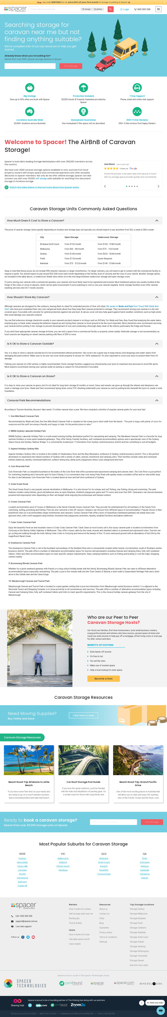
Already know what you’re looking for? (28, 55)
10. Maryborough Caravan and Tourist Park (29, 581)
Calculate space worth (79, 939)
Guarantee (104, 927)
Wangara (145, 862)
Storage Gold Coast (139, 937)
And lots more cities (139, 965)
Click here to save (83, 715)
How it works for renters (80, 909)
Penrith (22, 874)
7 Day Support (137, 96)
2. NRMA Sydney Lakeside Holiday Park (27, 431)
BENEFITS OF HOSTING (100, 645)
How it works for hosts (79, 934)
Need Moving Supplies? (32, 713)
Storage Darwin (137, 960)
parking (99, 9)
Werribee (63, 870)
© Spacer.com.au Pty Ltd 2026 (23, 1014)
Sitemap (103, 942)
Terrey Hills (22, 866)
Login (126, 9)
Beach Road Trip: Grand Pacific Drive (138, 783)
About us (103, 909)
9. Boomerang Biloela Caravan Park (25, 563)
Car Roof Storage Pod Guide (83, 782)
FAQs (101, 918)
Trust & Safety (75, 923)
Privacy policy (105, 932)
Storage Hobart (137, 942)
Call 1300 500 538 (24, 916)
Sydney (22, 858)
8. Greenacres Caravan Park (21, 543)
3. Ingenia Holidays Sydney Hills (23, 448)
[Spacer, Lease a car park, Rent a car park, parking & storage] (16, 9)
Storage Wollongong (139, 951)
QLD (103, 854)
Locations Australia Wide (29, 120)
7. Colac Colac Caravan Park (22, 522)
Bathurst (22, 881)
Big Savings (30, 96)
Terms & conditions (108, 937)
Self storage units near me (81, 913)
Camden (22, 870)
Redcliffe (103, 870)
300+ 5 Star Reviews (137, 120)
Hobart (144, 878)
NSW (22, 854)
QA (145, 854)
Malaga (145, 866)
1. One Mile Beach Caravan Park (23, 416)
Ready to (40, 820)
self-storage (41, 178)
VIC (63, 854)
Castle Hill (22, 885)
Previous (105, 186)
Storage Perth (136, 923)
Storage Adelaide (138, 932)
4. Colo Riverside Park (18, 466)
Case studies (75, 944)
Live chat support (23, 926)
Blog (101, 923)
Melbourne (63, 858)
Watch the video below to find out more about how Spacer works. (44, 187)
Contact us (104, 913)
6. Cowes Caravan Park (19, 502)
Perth (144, 858)
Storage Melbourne (138, 913)
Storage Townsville (138, 956)
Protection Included (83, 96)
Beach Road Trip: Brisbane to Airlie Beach (28, 783)
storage (87, 9)
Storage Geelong (137, 946)
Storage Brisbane (138, 918)
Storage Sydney (137, 909)
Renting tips (74, 918)
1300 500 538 (143, 9)
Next (159, 186)
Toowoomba (104, 874)
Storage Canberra (138, 927)
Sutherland (22, 878)
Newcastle (22, 862)
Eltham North (63, 866)
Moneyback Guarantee (83, 120)
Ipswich (104, 866)
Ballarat (63, 862)
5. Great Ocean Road (18, 484)
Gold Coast (104, 862)
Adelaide (144, 870)
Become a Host (104, 678)
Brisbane (104, 858)
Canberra (145, 874)
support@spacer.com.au (26, 921)
